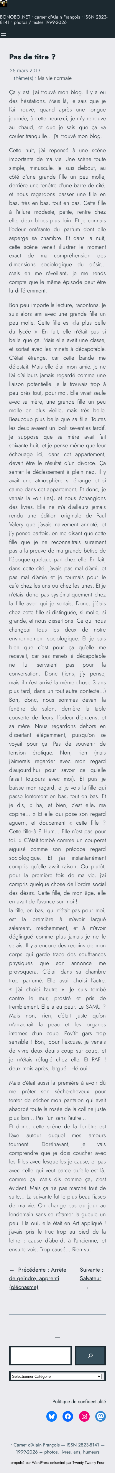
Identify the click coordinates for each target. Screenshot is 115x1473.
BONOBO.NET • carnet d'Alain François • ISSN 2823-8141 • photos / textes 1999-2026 (53, 20)
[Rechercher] (90, 1355)
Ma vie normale (55, 78)
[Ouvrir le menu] (3, 34)
